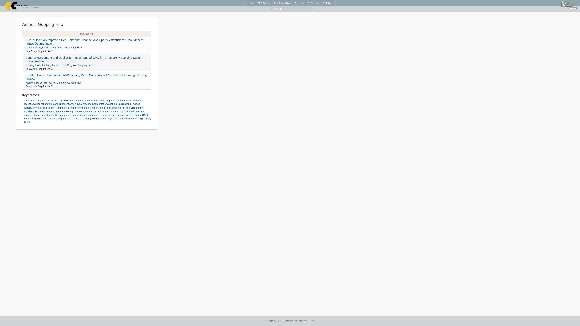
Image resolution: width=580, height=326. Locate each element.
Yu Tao (47, 83)
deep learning (97, 108)
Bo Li (59, 65)
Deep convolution (79, 108)
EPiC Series (263, 3)
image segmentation (85, 111)
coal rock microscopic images (124, 104)
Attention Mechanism (74, 100)
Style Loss (113, 118)
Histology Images (44, 111)
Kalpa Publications (282, 3)
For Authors (313, 3)
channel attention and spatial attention (55, 104)
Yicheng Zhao (33, 65)
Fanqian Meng (33, 47)
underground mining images (135, 118)
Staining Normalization (94, 118)
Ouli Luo (46, 47)
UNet (27, 122)
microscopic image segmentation (83, 115)
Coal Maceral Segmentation (92, 104)
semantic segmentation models (64, 118)
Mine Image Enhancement (117, 115)
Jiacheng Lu (48, 65)
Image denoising (64, 111)
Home (250, 3)
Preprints (299, 3)
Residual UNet (140, 115)
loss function (125, 111)
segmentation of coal (35, 118)
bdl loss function (96, 100)
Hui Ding (57, 47)
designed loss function (119, 108)
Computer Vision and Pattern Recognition (46, 108)
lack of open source (107, 111)
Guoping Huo (74, 47)
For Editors (327, 3)
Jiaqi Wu (30, 83)
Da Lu (39, 83)
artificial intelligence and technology (43, 100)
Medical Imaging (56, 115)
